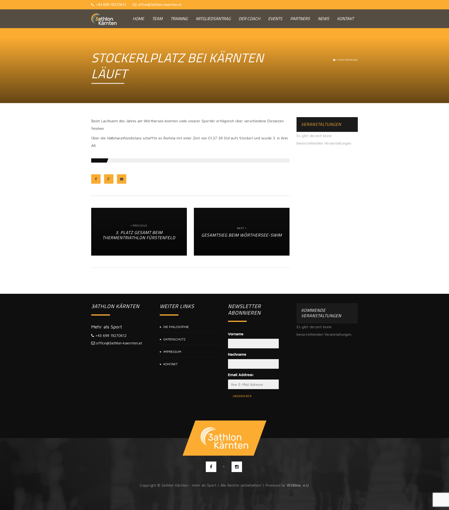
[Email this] (121, 179)
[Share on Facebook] (96, 179)
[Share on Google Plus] (108, 179)
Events (275, 18)
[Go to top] (225, 438)
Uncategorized (348, 59)
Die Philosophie (176, 327)
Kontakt (345, 18)
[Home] (104, 18)
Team (157, 18)
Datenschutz (174, 339)
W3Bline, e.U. (298, 485)
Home (138, 18)
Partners (300, 18)
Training (179, 18)
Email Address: (241, 374)
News (323, 18)
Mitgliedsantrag (213, 18)
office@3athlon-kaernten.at (160, 5)
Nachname (237, 354)
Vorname (235, 334)
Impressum (172, 352)
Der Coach (249, 18)
